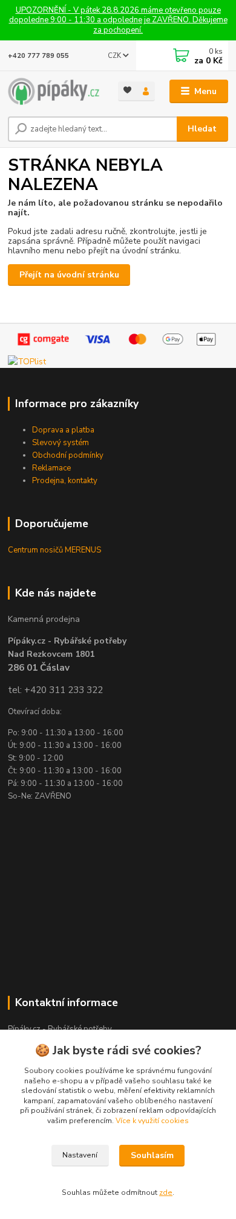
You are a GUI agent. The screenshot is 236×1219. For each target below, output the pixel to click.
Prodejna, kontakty (64, 480)
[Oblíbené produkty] (127, 90)
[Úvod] (54, 91)
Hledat (202, 129)
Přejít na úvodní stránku (69, 274)
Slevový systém (60, 442)
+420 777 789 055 (38, 55)
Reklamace (51, 468)
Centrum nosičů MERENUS (54, 550)
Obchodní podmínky (67, 455)
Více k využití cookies (152, 1121)
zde (165, 1192)
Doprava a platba (63, 430)
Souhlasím (152, 1155)
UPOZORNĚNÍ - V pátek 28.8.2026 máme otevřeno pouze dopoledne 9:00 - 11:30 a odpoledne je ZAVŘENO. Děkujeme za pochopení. (118, 20)
